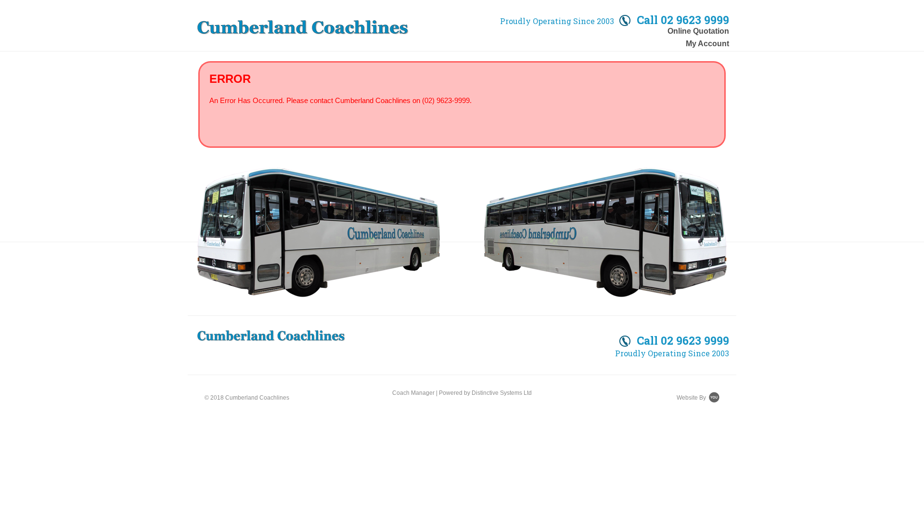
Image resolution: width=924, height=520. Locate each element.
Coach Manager (413, 393)
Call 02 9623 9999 (681, 340)
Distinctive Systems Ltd (502, 393)
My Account (707, 43)
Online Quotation (698, 31)
